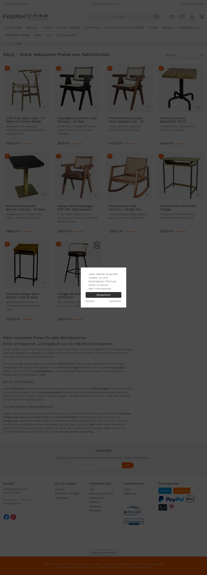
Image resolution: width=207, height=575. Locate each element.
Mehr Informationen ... (101, 288)
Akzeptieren (103, 294)
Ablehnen (90, 301)
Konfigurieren (115, 301)
